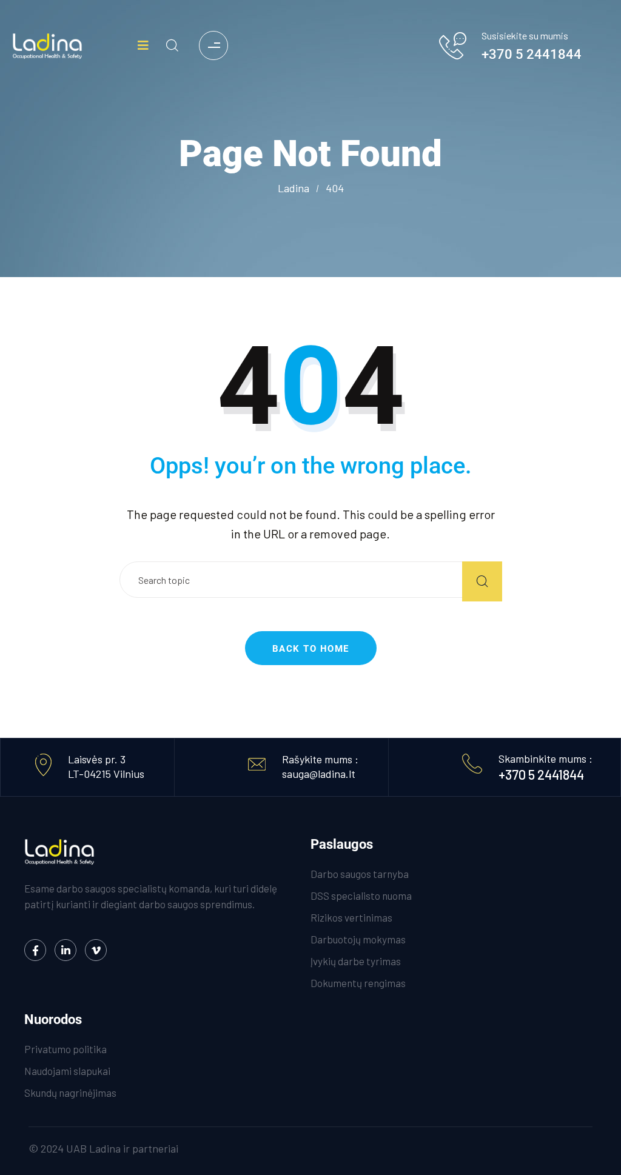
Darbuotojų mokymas (358, 939)
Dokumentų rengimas (358, 983)
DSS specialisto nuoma (361, 895)
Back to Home (310, 648)
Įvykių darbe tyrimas (355, 961)
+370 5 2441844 (532, 54)
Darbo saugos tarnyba (359, 874)
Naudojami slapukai (67, 1071)
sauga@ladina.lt (318, 773)
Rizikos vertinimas (351, 917)
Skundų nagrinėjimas (70, 1092)
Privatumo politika (65, 1049)
